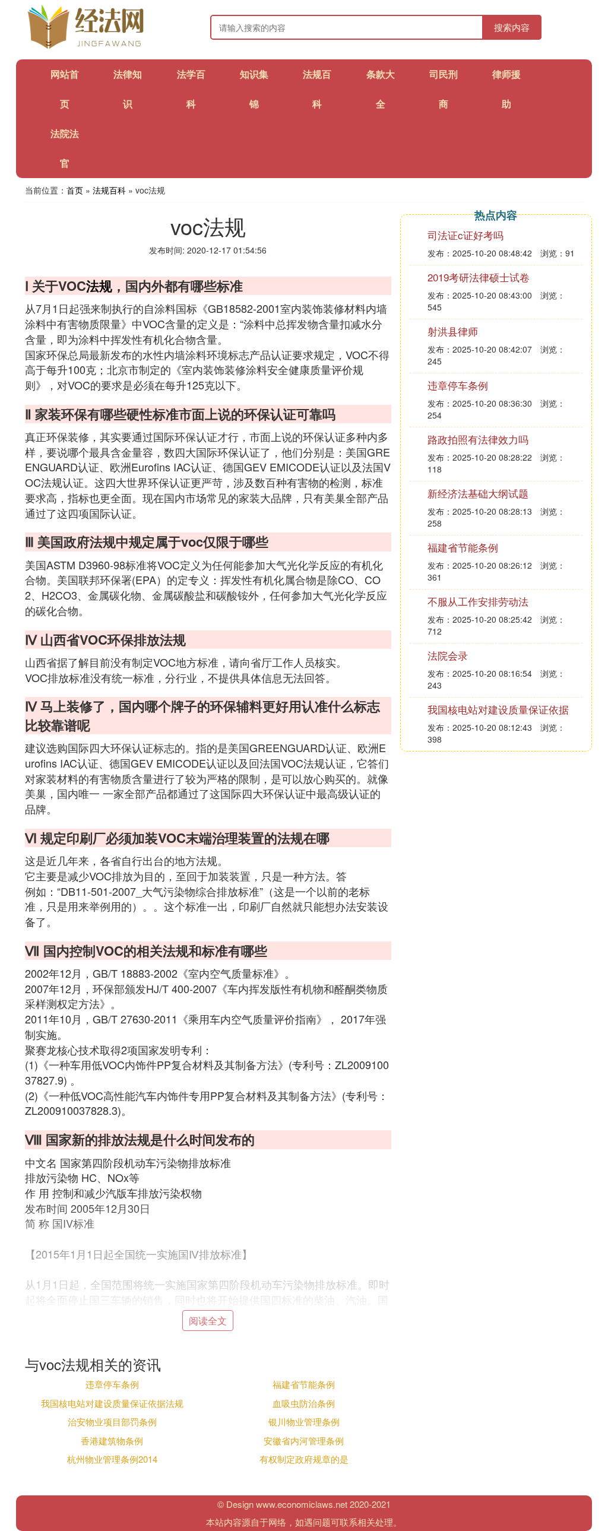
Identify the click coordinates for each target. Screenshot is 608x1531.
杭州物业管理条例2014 (112, 1459)
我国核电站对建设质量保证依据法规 (112, 1403)
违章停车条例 (112, 1384)
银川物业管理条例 (304, 1421)
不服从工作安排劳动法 (478, 601)
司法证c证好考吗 (466, 234)
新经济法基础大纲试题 (478, 493)
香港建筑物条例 (112, 1440)
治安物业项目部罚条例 (112, 1421)
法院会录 (448, 655)
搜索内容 (512, 27)
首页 (74, 190)
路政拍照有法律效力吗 (478, 439)
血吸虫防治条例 (304, 1403)
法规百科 (109, 190)
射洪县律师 (453, 331)
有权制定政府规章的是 (304, 1459)
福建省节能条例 (304, 1384)
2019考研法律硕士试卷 (479, 277)
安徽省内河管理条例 (304, 1440)
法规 (99, 285)
